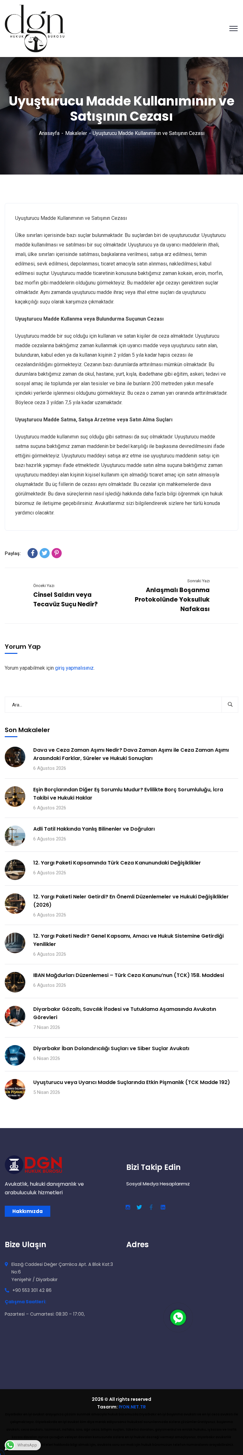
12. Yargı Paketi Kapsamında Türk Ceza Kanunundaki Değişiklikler (117, 862)
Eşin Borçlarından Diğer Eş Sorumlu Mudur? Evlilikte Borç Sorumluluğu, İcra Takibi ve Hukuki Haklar (128, 793)
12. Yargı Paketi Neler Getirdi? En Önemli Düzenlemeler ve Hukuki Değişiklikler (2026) (131, 901)
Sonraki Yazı (198, 580)
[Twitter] (45, 553)
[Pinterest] (57, 553)
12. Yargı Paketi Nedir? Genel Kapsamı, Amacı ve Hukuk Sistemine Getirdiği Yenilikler (128, 940)
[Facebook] (33, 553)
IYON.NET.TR (132, 1407)
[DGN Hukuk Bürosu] (35, 28)
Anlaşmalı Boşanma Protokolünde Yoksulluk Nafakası (172, 599)
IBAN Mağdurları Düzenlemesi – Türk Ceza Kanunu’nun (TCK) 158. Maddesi (128, 975)
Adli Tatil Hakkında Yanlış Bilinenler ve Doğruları (94, 829)
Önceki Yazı (43, 585)
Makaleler (76, 133)
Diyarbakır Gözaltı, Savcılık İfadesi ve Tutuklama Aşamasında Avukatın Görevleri (124, 1013)
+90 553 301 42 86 (32, 1290)
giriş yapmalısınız (74, 668)
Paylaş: (13, 553)
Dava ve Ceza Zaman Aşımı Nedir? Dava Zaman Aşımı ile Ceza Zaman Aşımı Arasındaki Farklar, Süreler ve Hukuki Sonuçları (131, 754)
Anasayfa (49, 133)
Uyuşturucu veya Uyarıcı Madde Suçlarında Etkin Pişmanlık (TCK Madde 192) (131, 1082)
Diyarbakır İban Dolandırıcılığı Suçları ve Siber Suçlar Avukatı (111, 1048)
